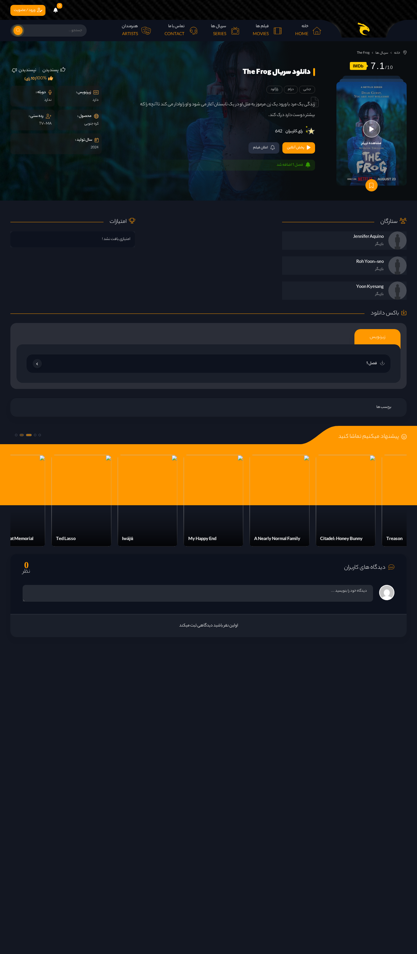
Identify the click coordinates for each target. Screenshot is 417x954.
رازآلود (274, 89)
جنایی (307, 89)
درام (291, 89)
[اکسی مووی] (364, 29)
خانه (397, 53)
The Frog (363, 53)
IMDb (358, 65)
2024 (95, 148)
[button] (39, 435)
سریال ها (381, 53)
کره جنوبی (91, 124)
